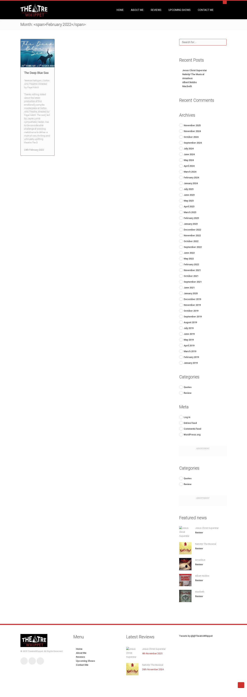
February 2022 (191, 264)
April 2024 (189, 166)
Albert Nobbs (189, 82)
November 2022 (192, 235)
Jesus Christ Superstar (194, 70)
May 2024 (189, 160)
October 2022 (191, 241)
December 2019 (192, 299)
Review (187, 393)
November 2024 (192, 131)
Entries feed (190, 423)
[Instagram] (40, 661)
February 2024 (191, 177)
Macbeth (187, 86)
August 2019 (190, 322)
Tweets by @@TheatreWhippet (196, 636)
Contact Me (206, 10)
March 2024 (190, 171)
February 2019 (191, 357)
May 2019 (189, 339)
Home (120, 10)
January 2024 (191, 183)
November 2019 (192, 305)
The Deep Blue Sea (36, 73)
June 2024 (189, 154)
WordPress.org (192, 434)
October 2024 (191, 137)
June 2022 (189, 252)
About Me (137, 10)
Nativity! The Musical (193, 74)
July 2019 (188, 328)
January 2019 (191, 363)
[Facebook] (24, 661)
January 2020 (191, 293)
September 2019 (193, 316)
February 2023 (191, 218)
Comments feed (192, 428)
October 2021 (191, 276)
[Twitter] (32, 661)
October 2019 (191, 310)
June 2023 (189, 195)
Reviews (156, 10)
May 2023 (189, 200)
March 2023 (190, 212)
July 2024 (188, 148)
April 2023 (189, 206)
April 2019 (189, 345)
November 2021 (192, 270)
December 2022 (192, 229)
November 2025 (192, 125)
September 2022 (193, 247)
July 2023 (188, 189)
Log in (187, 417)
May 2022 (189, 258)
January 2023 (191, 223)
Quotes (187, 387)
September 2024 (193, 142)
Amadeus (187, 78)
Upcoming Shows (180, 10)
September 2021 (193, 281)
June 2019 (189, 334)
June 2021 (189, 287)
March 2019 (190, 351)
